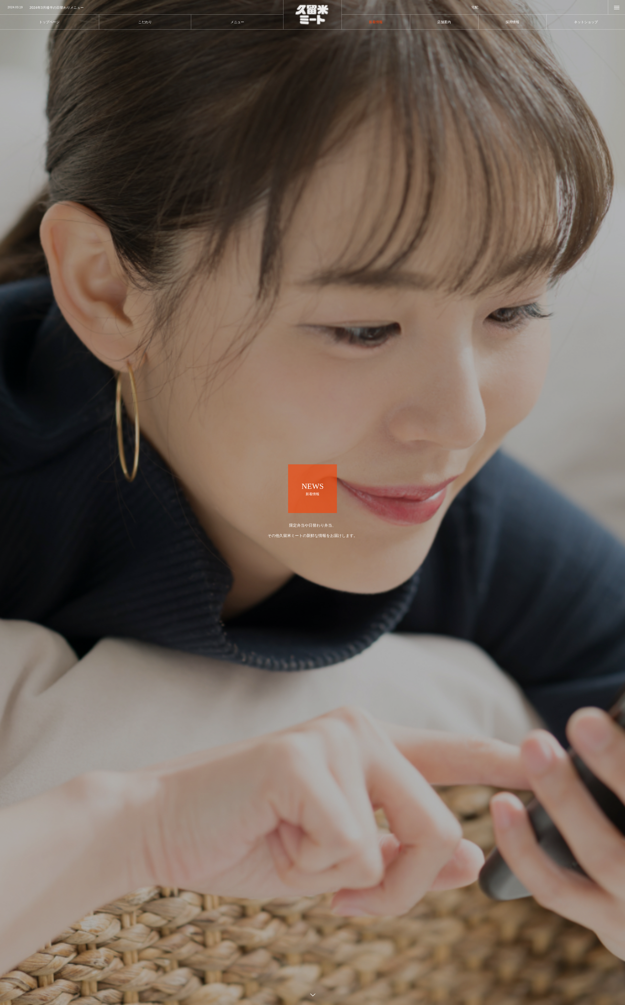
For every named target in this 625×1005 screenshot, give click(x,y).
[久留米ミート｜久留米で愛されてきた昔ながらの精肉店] (312, 14)
